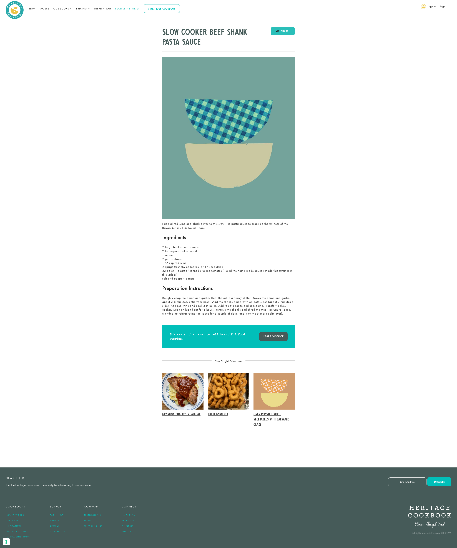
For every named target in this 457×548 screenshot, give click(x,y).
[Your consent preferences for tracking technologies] (6, 541)
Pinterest (128, 526)
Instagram (129, 515)
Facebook (128, 520)
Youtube (127, 531)
